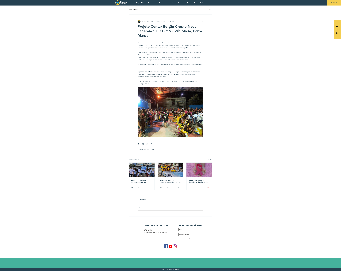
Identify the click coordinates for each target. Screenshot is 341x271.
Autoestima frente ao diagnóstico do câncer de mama (198, 181)
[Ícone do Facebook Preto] (337, 30)
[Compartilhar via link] (151, 144)
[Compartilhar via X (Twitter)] (143, 144)
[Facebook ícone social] (166, 246)
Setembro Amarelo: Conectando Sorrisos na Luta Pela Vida (170, 181)
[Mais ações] (202, 21)
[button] (210, 9)
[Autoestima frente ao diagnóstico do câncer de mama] (199, 170)
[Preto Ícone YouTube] (337, 26)
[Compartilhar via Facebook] (138, 144)
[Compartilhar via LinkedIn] (147, 144)
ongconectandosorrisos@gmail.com (156, 232)
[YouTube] (170, 246)
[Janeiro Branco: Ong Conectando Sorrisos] (142, 170)
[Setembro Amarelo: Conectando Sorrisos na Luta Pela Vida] (170, 170)
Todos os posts (133, 9)
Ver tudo (209, 159)
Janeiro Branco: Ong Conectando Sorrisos (138, 181)
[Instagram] (175, 246)
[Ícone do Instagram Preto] (337, 33)
